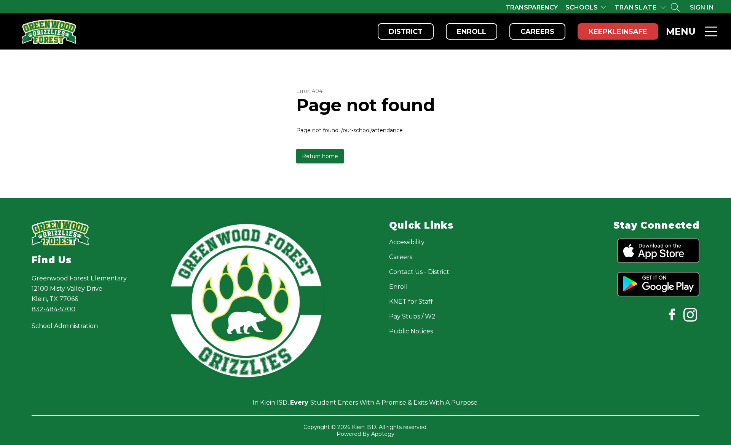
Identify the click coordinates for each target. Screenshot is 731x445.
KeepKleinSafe (618, 31)
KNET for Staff (411, 301)
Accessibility (407, 242)
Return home (320, 156)
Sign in (701, 7)
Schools (581, 7)
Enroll (471, 31)
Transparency (532, 7)
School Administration (65, 326)
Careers (537, 31)
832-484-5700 (53, 309)
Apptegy (382, 434)
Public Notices (411, 331)
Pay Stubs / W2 (412, 316)
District (406, 31)
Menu (681, 31)
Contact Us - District (419, 271)
